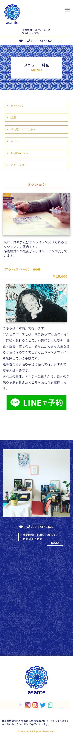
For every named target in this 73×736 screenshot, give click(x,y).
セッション (17, 105)
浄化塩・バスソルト (23, 129)
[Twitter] (42, 705)
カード (14, 141)
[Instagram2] (35, 705)
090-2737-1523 (42, 41)
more (55, 543)
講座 (13, 117)
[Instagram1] (28, 705)
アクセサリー (18, 164)
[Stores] (20, 705)
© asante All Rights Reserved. (36, 731)
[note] (50, 705)
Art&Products (19, 153)
